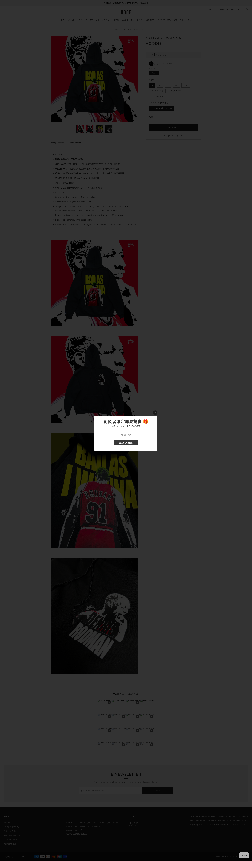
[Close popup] (155, 412)
